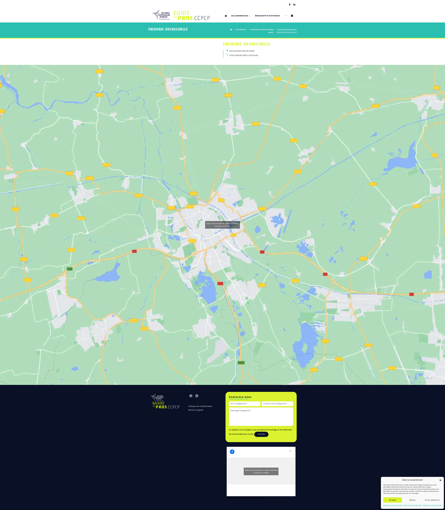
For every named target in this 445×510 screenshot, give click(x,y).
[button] (440, 480)
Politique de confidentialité (392, 505)
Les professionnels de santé (241, 51)
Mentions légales (195, 410)
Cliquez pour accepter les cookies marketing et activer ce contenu (222, 225)
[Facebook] (289, 4)
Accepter (392, 500)
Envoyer (261, 434)
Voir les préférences (432, 500)
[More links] (286, 16)
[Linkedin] (294, 4)
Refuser (412, 500)
